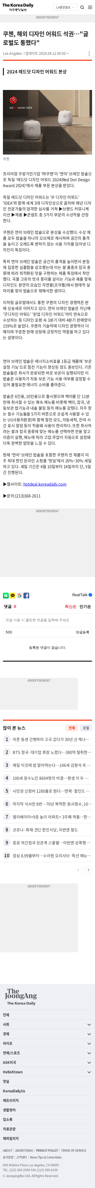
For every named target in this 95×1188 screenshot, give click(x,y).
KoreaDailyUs (14, 1090)
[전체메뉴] (90, 7)
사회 (6, 1024)
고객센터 (21, 1157)
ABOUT (7, 1150)
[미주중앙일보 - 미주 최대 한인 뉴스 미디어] (18, 7)
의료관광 (9, 1128)
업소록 (7, 1119)
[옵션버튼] (89, 54)
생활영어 (9, 1109)
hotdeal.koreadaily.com (45, 484)
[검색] (82, 7)
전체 (72, 727)
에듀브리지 (11, 1100)
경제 (6, 1033)
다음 (88, 870)
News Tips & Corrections (46, 1157)
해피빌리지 (11, 1138)
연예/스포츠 (11, 1052)
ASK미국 (9, 1062)
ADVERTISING (24, 1150)
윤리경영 (8, 1157)
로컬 (86, 727)
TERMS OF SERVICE (73, 1150)
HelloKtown (13, 1071)
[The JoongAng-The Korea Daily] (21, 996)
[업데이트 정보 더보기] (47, 53)
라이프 (7, 1043)
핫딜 (6, 1081)
